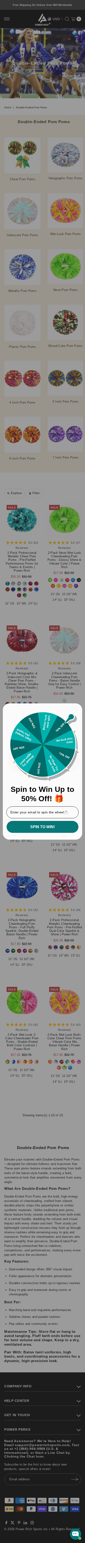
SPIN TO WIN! (42, 827)
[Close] (76, 709)
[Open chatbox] (75, 1534)
